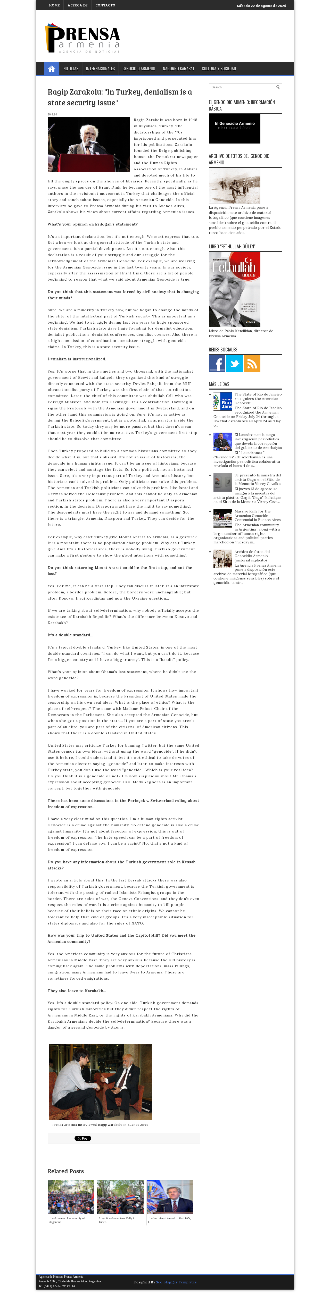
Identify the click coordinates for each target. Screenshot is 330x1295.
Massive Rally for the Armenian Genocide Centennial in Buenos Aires (258, 515)
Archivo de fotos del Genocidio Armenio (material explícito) (252, 556)
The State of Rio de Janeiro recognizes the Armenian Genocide (258, 398)
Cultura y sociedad (219, 68)
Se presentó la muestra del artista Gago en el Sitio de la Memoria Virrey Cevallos (258, 479)
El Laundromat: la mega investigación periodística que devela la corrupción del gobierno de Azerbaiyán (258, 441)
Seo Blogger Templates (176, 1282)
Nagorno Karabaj (178, 68)
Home (51, 68)
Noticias (70, 68)
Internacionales (100, 68)
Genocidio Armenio (138, 68)
